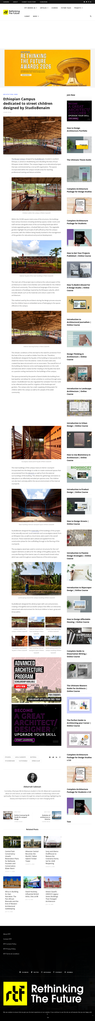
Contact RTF (7, 939)
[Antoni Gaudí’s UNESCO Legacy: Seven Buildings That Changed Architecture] (52, 882)
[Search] (91, 16)
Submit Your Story (29, 2)
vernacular (36, 761)
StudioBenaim (10, 761)
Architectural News (10, 94)
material (33, 757)
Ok (48, 1017)
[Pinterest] (59, 757)
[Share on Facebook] (49, 757)
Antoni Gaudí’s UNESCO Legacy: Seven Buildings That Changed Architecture (52, 896)
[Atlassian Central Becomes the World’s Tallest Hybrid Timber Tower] (32, 842)
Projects (77, 8)
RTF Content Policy (9, 944)
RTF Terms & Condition (11, 954)
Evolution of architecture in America (45, 817)
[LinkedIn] (56, 757)
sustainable (23, 761)
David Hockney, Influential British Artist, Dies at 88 (32, 894)
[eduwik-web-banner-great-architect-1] (36, 745)
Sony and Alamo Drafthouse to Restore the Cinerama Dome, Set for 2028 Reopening (52, 857)
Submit (27, 16)
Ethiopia (8, 757)
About (15, 2)
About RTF (6, 934)
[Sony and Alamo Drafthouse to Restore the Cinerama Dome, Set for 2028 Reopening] (52, 842)
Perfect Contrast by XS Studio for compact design (21, 817)
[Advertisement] (47, 34)
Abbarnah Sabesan (32, 786)
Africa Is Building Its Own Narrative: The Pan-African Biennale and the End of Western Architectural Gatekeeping (11, 900)
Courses (54, 8)
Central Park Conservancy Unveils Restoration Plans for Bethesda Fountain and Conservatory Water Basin (12, 859)
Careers (6, 2)
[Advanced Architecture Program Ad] (36, 702)
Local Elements (20, 757)
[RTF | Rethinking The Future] (12, 12)
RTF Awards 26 (29, 8)
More (35, 16)
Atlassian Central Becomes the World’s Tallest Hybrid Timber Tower (32, 856)
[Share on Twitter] (53, 757)
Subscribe (43, 2)
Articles (43, 8)
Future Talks (66, 8)
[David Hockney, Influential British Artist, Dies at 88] (32, 882)
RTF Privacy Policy (9, 949)
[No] (93, 1015)
